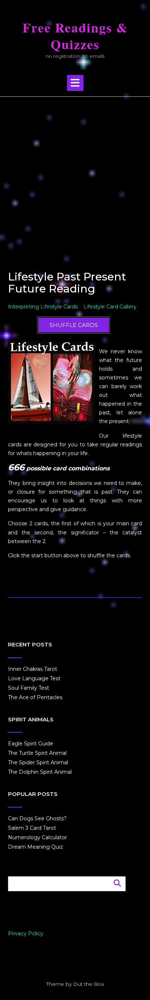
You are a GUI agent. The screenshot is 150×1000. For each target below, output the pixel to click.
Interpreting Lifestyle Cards (43, 306)
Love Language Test (34, 678)
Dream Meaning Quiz (35, 847)
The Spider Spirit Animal (38, 762)
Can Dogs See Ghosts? (37, 818)
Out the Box (88, 984)
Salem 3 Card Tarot (32, 828)
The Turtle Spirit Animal (37, 753)
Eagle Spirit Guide (30, 743)
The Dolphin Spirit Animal (40, 772)
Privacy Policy (25, 933)
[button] (75, 83)
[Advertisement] (75, 175)
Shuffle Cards (74, 325)
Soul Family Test (28, 688)
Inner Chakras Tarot (32, 669)
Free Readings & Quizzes (75, 36)
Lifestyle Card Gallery (110, 306)
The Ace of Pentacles (35, 697)
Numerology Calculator (37, 837)
